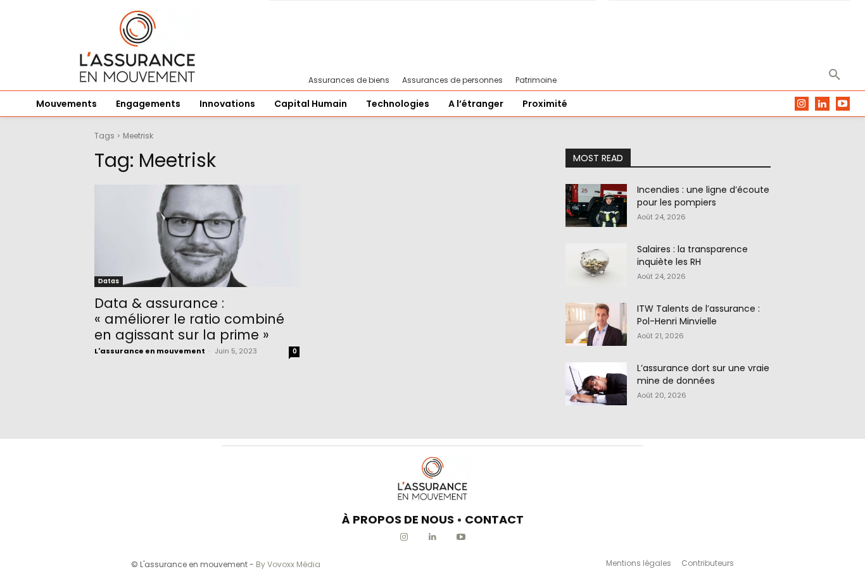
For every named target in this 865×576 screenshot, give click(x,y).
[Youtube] (843, 104)
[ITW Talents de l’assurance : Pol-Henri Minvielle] (596, 324)
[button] (834, 75)
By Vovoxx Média (288, 564)
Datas (108, 281)
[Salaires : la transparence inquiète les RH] (596, 264)
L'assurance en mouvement (149, 351)
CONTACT (494, 519)
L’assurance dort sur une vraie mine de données (703, 374)
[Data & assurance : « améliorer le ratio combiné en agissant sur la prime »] (197, 236)
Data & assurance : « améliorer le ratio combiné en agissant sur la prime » (189, 319)
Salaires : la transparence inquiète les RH (692, 255)
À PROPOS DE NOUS (398, 519)
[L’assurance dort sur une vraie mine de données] (596, 383)
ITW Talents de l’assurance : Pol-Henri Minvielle (698, 315)
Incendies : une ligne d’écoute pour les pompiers (703, 196)
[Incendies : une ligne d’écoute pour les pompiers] (596, 205)
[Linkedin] (822, 104)
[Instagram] (802, 104)
